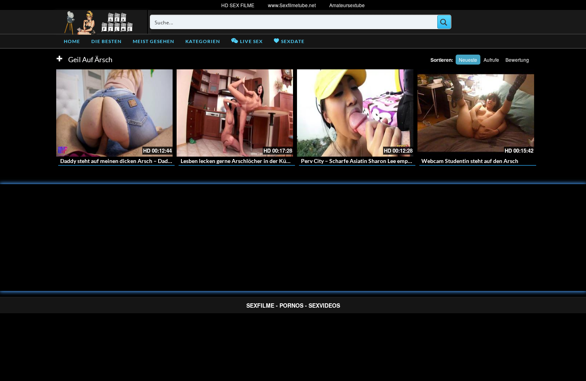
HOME (72, 41)
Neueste (468, 59)
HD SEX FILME (237, 5)
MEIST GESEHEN (153, 41)
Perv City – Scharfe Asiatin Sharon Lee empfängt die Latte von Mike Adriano (395, 160)
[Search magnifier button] (444, 22)
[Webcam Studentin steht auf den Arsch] (475, 113)
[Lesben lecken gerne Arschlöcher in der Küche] (235, 113)
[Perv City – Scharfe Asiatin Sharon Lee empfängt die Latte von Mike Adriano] (355, 113)
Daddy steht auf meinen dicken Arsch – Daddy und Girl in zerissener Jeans (151, 160)
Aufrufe (491, 59)
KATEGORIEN (202, 41)
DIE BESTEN (106, 41)
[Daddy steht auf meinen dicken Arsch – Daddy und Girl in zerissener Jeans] (114, 113)
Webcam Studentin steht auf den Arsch (469, 160)
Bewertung (517, 59)
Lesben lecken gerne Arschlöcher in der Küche (238, 160)
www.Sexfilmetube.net (292, 5)
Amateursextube (347, 5)
